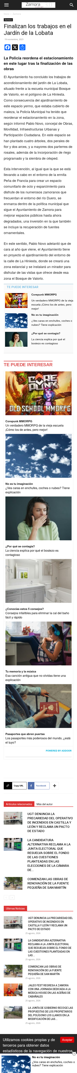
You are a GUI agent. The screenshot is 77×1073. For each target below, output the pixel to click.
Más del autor (45, 804)
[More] (55, 785)
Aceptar (67, 1040)
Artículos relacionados (19, 804)
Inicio (6, 13)
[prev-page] (6, 897)
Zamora (17, 13)
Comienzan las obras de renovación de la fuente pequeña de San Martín (48, 883)
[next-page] (12, 897)
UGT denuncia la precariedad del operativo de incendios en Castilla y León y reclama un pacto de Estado (50, 822)
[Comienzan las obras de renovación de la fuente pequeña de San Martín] (13, 883)
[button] (6, 5)
